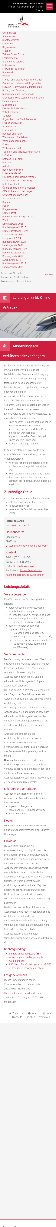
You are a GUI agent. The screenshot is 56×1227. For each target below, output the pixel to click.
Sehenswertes (9, 126)
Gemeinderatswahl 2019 (15, 252)
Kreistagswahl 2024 (12, 234)
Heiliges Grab (9, 130)
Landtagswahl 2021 (12, 245)
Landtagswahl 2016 (12, 267)
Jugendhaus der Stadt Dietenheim (20, 119)
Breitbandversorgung (13, 61)
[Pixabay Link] (28, 337)
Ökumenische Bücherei (14, 108)
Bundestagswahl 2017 (14, 263)
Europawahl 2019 (11, 259)
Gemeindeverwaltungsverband (18, 216)
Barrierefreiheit (20, 3)
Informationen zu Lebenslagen (18, 180)
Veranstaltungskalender (14, 140)
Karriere (39, 7)
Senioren (6, 115)
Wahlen (6, 220)
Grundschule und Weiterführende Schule (23, 97)
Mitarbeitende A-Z (11, 173)
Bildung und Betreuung (14, 90)
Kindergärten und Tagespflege (18, 94)
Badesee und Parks (12, 133)
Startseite (17, 273)
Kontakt (12, 7)
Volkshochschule (11, 112)
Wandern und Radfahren (15, 137)
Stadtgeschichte (10, 40)
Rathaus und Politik (12, 159)
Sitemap (39, 10)
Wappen (6, 50)
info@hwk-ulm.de (25, 566)
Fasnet (6, 144)
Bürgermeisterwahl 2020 (15, 249)
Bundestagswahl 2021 (14, 241)
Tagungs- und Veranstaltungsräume (21, 151)
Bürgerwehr (8, 72)
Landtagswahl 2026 (12, 223)
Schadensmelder (11, 198)
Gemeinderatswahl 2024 (15, 231)
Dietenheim (8, 43)
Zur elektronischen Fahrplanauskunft (28, 545)
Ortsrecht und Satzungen (15, 195)
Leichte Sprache (36, 3)
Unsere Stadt (9, 32)
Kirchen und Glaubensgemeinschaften (22, 79)
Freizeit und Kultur (12, 122)
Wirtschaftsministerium (16, 993)
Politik (5, 205)
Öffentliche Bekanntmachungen (19, 187)
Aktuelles (7, 166)
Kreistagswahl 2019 (12, 256)
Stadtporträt (8, 36)
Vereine (6, 76)
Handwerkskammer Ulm (18, 525)
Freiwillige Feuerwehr (13, 68)
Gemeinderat (9, 213)
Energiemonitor (10, 58)
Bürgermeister (9, 209)
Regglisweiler (9, 47)
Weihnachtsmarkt (11, 148)
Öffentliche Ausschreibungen (17, 191)
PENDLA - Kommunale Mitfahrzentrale (22, 86)
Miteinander (8, 65)
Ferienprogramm (11, 101)
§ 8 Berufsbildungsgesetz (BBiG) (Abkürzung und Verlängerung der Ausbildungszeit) (26, 957)
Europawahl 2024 (11, 238)
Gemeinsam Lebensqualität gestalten (22, 83)
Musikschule (9, 104)
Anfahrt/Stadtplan (25, 7)
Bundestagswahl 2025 (14, 227)
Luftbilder (7, 155)
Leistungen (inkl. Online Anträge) (19, 177)
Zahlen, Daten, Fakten (13, 54)
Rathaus (6, 162)
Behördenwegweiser (12, 169)
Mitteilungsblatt (10, 184)
